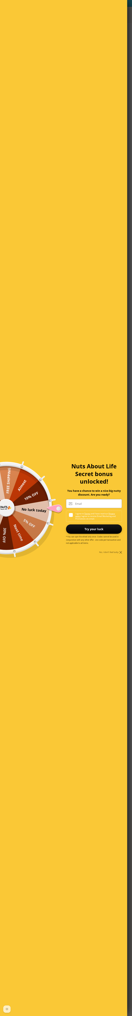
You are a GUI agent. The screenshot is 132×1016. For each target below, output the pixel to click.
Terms (87, 513)
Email (78, 503)
